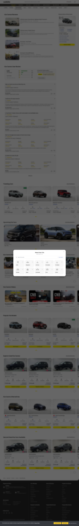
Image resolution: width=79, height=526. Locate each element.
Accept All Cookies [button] (57, 523)
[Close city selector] (64, 252)
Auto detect (61, 257)
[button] (73, 523)
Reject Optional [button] (65, 523)
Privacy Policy (37, 523)
